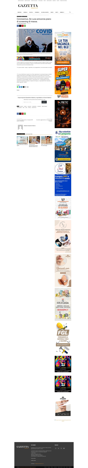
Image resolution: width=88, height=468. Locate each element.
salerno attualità (19, 107)
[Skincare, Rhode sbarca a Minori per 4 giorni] (22, 140)
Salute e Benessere (24, 16)
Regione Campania (44, 106)
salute (23, 107)
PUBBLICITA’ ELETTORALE (63, 0)
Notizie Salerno (34, 106)
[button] (70, 12)
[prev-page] (17, 148)
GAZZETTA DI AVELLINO (34, 0)
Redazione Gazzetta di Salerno (22, 23)
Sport (56, 12)
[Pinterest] (22, 26)
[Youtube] (64, 448)
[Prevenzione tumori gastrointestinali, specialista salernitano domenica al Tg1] (34, 140)
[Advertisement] (57, 6)
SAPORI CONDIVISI (49, 0)
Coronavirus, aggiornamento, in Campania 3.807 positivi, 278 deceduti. (25, 120)
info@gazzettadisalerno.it (39, 463)
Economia (37, 12)
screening (29, 107)
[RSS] (58, 448)
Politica (31, 12)
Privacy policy (33, 458)
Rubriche (62, 12)
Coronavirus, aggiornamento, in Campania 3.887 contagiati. (44, 120)
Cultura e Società (44, 12)
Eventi (52, 12)
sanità (26, 107)
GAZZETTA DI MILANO (21, 0)
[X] (20, 26)
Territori (19, 12)
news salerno (29, 106)
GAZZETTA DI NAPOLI (27, 0)
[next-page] (19, 148)
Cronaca (25, 12)
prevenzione (39, 106)
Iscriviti (44, 102)
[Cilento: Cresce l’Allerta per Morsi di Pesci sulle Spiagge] (46, 140)
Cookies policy (33, 460)
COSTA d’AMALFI (40, 0)
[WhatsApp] (25, 26)
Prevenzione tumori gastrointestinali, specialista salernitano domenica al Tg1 (33, 145)
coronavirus (21, 106)
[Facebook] (18, 26)
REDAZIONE (54, 0)
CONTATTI (58, 0)
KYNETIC (45, 0)
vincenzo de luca (34, 107)
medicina (25, 106)
